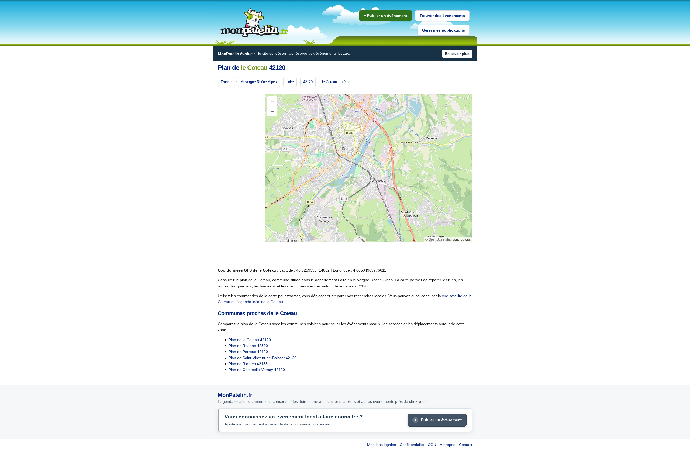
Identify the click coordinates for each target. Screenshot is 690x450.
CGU (432, 444)
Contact (465, 444)
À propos (447, 444)
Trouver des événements (442, 15)
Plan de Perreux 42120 (248, 351)
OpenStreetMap (440, 239)
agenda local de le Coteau (260, 302)
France (226, 82)
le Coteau (329, 82)
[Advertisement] (239, 178)
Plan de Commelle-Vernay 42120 (257, 369)
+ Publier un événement (385, 15)
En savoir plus (457, 54)
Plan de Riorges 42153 (248, 364)
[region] (368, 168)
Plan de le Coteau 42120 (250, 340)
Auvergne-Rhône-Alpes (259, 82)
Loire (290, 82)
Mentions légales (381, 444)
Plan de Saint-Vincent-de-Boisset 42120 (262, 358)
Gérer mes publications (443, 30)
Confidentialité (412, 444)
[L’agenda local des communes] (254, 23)
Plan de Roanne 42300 (248, 345)
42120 (308, 82)
